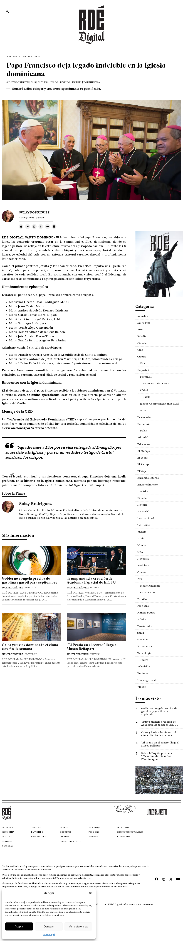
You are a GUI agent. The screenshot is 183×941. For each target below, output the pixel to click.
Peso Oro (143, 605)
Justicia (141, 531)
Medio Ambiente (150, 585)
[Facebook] (156, 879)
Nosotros (123, 827)
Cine (140, 349)
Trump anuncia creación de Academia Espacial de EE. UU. (92, 580)
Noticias (7, 827)
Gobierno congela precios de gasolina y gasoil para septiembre (29, 580)
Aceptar (19, 926)
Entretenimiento (147, 484)
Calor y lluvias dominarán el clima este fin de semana (30, 647)
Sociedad (143, 639)
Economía (143, 424)
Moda (140, 538)
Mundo (141, 545)
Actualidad (143, 316)
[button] (90, 893)
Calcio (146, 396)
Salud (140, 632)
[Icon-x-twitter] (171, 879)
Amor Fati (143, 322)
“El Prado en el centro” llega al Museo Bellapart (92, 647)
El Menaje (143, 450)
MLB (143, 410)
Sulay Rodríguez (17, 82)
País (139, 579)
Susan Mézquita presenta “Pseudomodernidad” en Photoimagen (156, 756)
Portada (12, 56)
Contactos (123, 836)
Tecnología (144, 653)
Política (142, 619)
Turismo (142, 673)
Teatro (144, 659)
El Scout (142, 457)
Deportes (143, 370)
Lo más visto (148, 698)
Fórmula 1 (146, 376)
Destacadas (29, 56)
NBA (140, 552)
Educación (143, 444)
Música (144, 491)
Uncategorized (146, 680)
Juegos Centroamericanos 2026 (159, 403)
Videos (141, 686)
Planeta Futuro (146, 612)
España (142, 498)
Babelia (141, 336)
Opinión (142, 572)
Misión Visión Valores (130, 832)
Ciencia (142, 343)
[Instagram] (163, 879)
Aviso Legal (49, 934)
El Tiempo (143, 464)
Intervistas (143, 525)
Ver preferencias (78, 926)
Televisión (143, 666)
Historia (142, 504)
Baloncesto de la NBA (156, 383)
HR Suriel (143, 511)
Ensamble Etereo (148, 477)
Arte (140, 329)
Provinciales (147, 592)
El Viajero (143, 471)
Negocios (143, 558)
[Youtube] (178, 879)
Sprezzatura (144, 646)
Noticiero (143, 565)
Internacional (145, 518)
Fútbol (144, 390)
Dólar (143, 430)
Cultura (141, 356)
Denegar (49, 926)
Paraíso (142, 599)
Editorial (142, 437)
